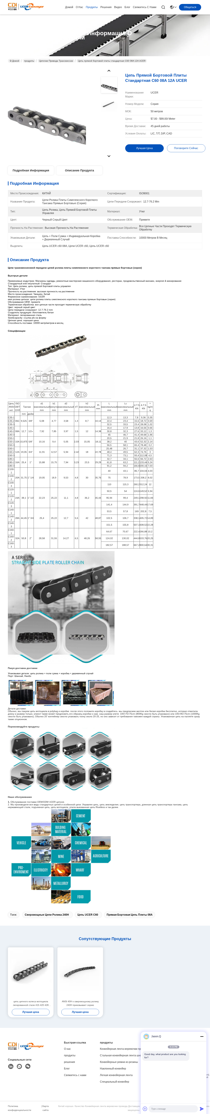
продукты (92, 7)
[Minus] (202, 1036)
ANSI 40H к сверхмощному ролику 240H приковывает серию (80, 1003)
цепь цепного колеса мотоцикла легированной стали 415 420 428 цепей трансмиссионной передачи (30, 1003)
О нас (79, 7)
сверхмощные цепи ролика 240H (47, 914)
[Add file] (145, 1108)
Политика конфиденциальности (19, 1108)
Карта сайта (45, 1108)
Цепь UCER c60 (87, 914)
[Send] (201, 1108)
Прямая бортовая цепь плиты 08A (130, 914)
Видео (118, 7)
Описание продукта (79, 170)
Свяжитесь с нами (144, 7)
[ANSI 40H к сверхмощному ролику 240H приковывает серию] (80, 973)
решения (106, 7)
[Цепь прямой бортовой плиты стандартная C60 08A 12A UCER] (47, 112)
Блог (127, 7)
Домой (69, 7)
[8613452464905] (19, 1066)
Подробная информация (31, 170)
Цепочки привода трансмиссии (56, 60)
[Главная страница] (26, 1050)
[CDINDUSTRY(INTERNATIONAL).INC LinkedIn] (11, 1066)
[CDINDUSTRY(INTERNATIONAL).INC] (26, 7)
